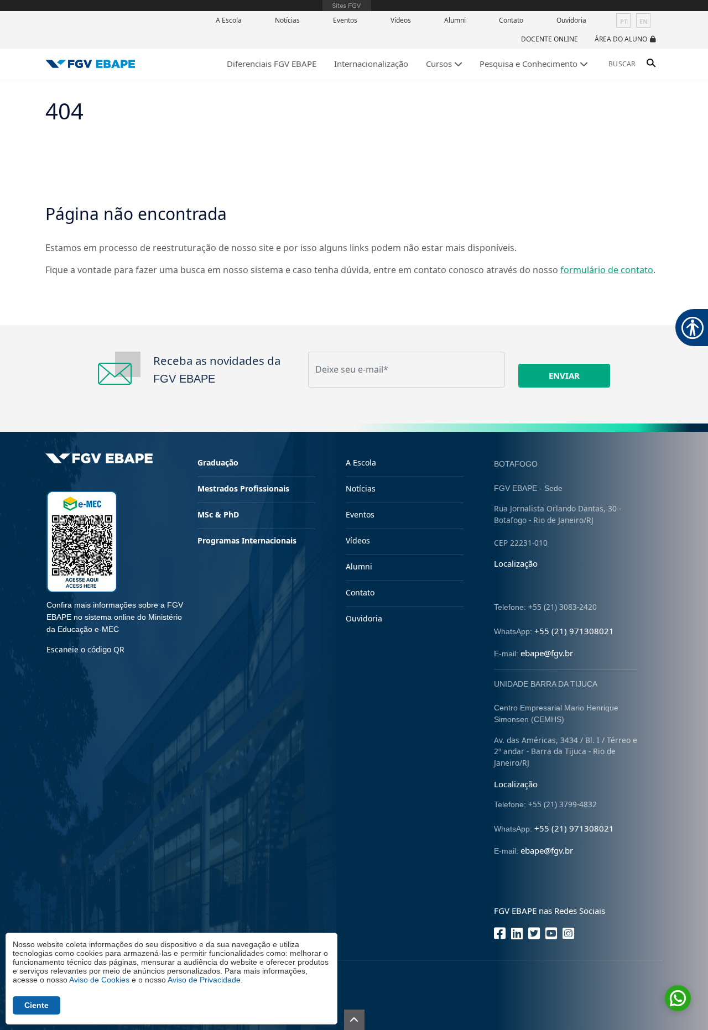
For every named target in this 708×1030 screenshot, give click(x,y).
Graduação (217, 462)
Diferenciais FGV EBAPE (271, 63)
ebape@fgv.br (546, 652)
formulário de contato (606, 270)
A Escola (229, 20)
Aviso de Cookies (99, 979)
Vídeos (401, 20)
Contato (511, 20)
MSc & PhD (218, 514)
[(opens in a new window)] (81, 540)
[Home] (90, 64)
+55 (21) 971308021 (574, 630)
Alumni (455, 20)
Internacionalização (371, 63)
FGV (346, 5)
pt (623, 21)
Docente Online (549, 39)
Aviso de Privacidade (204, 979)
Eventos (345, 20)
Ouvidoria (571, 20)
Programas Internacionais (246, 540)
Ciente (36, 1005)
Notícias (287, 20)
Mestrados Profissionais (243, 488)
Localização (516, 563)
